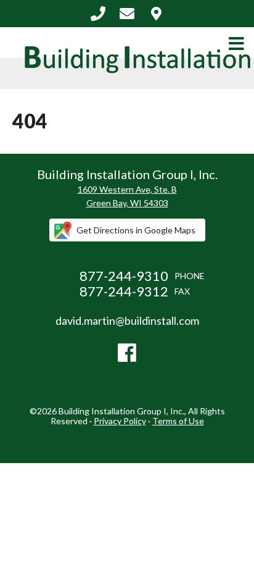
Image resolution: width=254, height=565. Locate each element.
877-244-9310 (98, 13)
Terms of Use (178, 421)
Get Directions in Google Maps (135, 230)
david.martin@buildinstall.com (127, 13)
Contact (156, 13)
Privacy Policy (120, 421)
